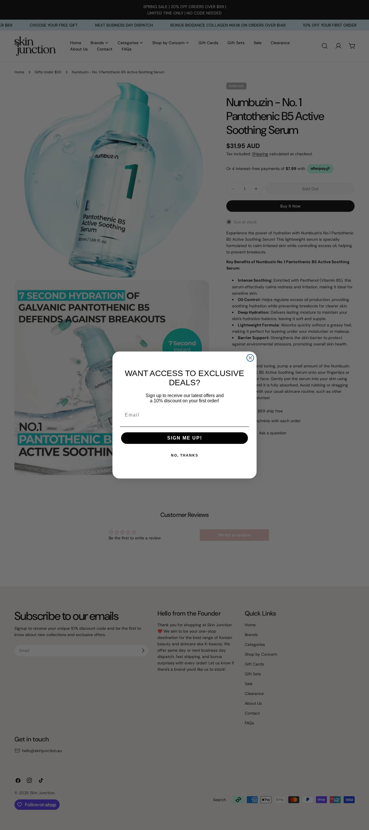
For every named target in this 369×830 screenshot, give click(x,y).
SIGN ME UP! (184, 437)
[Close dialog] (250, 357)
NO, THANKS (184, 455)
